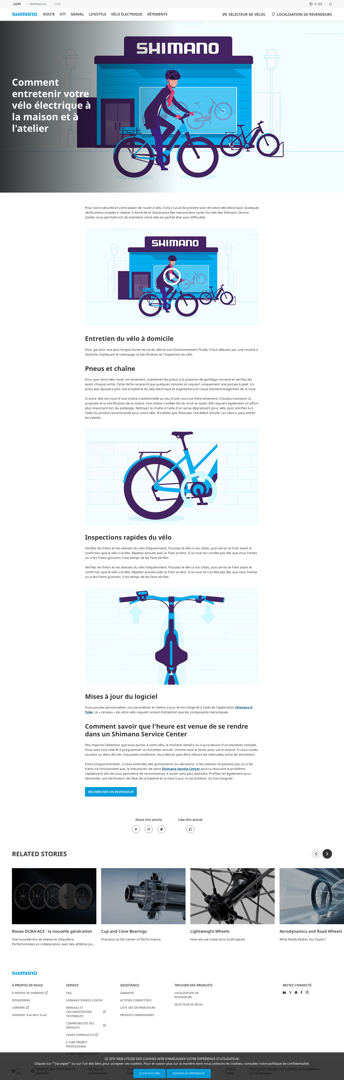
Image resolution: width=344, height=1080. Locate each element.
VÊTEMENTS (157, 14)
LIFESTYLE (97, 14)
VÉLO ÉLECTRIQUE (126, 14)
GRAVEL (77, 14)
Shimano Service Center (181, 769)
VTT (63, 14)
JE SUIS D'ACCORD (149, 1073)
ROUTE (49, 14)
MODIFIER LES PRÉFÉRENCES (189, 1073)
